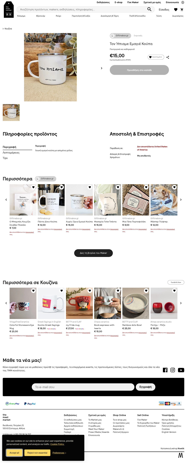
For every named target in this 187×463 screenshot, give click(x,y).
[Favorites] (33, 187)
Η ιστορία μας (94, 423)
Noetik (181, 448)
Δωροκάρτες (177, 16)
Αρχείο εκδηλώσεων (73, 426)
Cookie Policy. (57, 444)
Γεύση (159, 16)
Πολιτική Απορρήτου (171, 426)
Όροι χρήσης (168, 423)
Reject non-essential (37, 452)
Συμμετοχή (69, 429)
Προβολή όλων (176, 282)
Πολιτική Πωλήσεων (146, 426)
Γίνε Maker (133, 2)
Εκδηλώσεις (103, 2)
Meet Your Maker (96, 429)
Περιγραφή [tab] (9, 147)
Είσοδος (164, 9)
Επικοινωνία (172, 2)
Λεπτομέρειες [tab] (11, 152)
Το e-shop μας (119, 419)
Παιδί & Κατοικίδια (137, 16)
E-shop (118, 2)
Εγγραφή (145, 387)
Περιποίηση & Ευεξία (81, 16)
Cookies (166, 429)
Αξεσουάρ (40, 16)
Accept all (14, 452)
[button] (6, 200)
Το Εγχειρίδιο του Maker (148, 423)
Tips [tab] (5, 158)
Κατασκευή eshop (169, 448)
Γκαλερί (67, 432)
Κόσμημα (21, 16)
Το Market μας (95, 419)
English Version (169, 432)
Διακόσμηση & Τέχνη (110, 16)
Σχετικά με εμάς (152, 2)
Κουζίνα (8, 28)
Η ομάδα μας (94, 426)
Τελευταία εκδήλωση (73, 423)
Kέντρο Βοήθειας (170, 419)
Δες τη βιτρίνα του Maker (93, 252)
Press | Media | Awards (98, 432)
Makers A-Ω (118, 429)
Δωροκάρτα (118, 426)
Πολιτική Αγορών (121, 432)
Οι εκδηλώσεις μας (73, 419)
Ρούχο (58, 16)
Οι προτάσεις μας (121, 423)
